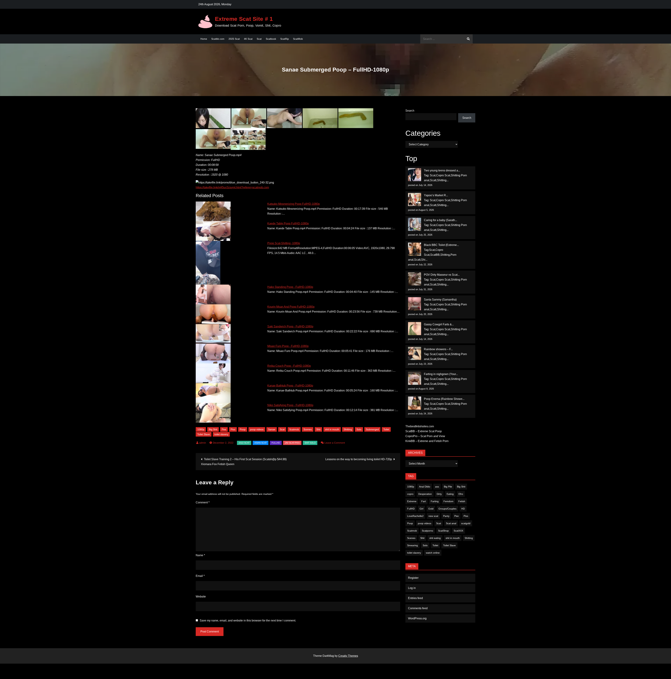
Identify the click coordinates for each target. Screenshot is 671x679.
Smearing (412, 545)
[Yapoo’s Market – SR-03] (414, 199)
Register (413, 577)
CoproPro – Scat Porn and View (425, 436)
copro (410, 494)
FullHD (276, 443)
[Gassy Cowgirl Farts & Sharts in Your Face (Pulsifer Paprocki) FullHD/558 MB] (414, 328)
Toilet (386, 429)
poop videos (257, 429)
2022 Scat (244, 443)
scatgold (465, 523)
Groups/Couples (447, 508)
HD (463, 508)
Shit (318, 429)
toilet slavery (221, 434)
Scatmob (294, 429)
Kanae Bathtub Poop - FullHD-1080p (290, 385)
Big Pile (448, 486)
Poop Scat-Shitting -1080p (283, 243)
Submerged (372, 429)
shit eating (435, 538)
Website (201, 596)
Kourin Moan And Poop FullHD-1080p (291, 306)
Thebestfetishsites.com (419, 426)
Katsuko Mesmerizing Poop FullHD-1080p (293, 203)
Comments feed (418, 608)
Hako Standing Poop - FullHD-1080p (290, 286)
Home (203, 38)
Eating (450, 494)
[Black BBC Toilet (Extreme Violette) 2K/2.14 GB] (414, 249)
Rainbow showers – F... (438, 349)
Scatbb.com (217, 38)
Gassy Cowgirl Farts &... (439, 324)
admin (202, 442)
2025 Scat (234, 38)
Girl (421, 508)
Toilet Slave (203, 434)
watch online (433, 552)
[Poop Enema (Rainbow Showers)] (414, 403)
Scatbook (271, 38)
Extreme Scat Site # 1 (244, 19)
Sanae (271, 429)
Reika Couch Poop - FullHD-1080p (289, 365)
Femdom (448, 501)
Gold (431, 508)
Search (409, 110)
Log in (412, 587)
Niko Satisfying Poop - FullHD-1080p (290, 405)
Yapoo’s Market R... (436, 195)
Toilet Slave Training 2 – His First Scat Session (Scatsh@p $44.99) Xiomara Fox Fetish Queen (244, 462)
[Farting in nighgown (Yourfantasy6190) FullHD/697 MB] (414, 378)
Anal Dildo (424, 486)
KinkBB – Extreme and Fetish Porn (427, 441)
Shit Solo (310, 443)
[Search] (468, 39)
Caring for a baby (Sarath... (440, 220)
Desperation (425, 494)
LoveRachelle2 (415, 516)
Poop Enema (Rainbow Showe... (444, 398)
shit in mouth (332, 429)
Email (200, 575)
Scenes (308, 429)
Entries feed (415, 598)
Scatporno (427, 530)
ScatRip (284, 38)
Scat (259, 38)
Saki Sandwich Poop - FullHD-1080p (290, 326)
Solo (358, 429)
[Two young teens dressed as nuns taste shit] (414, 174)
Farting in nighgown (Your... (441, 374)
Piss (233, 429)
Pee (224, 429)
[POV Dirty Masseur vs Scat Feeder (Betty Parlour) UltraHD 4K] (414, 278)
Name (200, 555)
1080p (200, 429)
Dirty (439, 494)
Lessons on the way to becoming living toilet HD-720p (358, 459)
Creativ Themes (348, 655)
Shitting (348, 429)
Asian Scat (260, 443)
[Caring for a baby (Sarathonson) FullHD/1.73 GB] (414, 224)
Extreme (411, 501)
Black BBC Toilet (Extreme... (441, 244)
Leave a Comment (334, 442)
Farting (435, 501)
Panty (446, 516)
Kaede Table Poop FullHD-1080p (288, 223)
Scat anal (451, 523)
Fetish (461, 501)
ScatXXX (458, 530)
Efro (461, 494)
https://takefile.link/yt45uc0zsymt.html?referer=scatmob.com (232, 187)
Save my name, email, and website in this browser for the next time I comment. (248, 620)
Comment (203, 502)
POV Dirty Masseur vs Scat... (442, 274)
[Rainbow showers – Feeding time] (414, 353)
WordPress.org (417, 618)
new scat (433, 516)
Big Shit (213, 429)
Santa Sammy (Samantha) (440, 299)
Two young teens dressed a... (442, 170)
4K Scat (248, 38)
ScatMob (298, 38)
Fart (423, 501)
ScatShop (443, 530)
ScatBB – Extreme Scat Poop (423, 431)
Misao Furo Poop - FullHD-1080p (288, 346)
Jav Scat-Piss (292, 443)
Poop (243, 429)
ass (437, 486)
